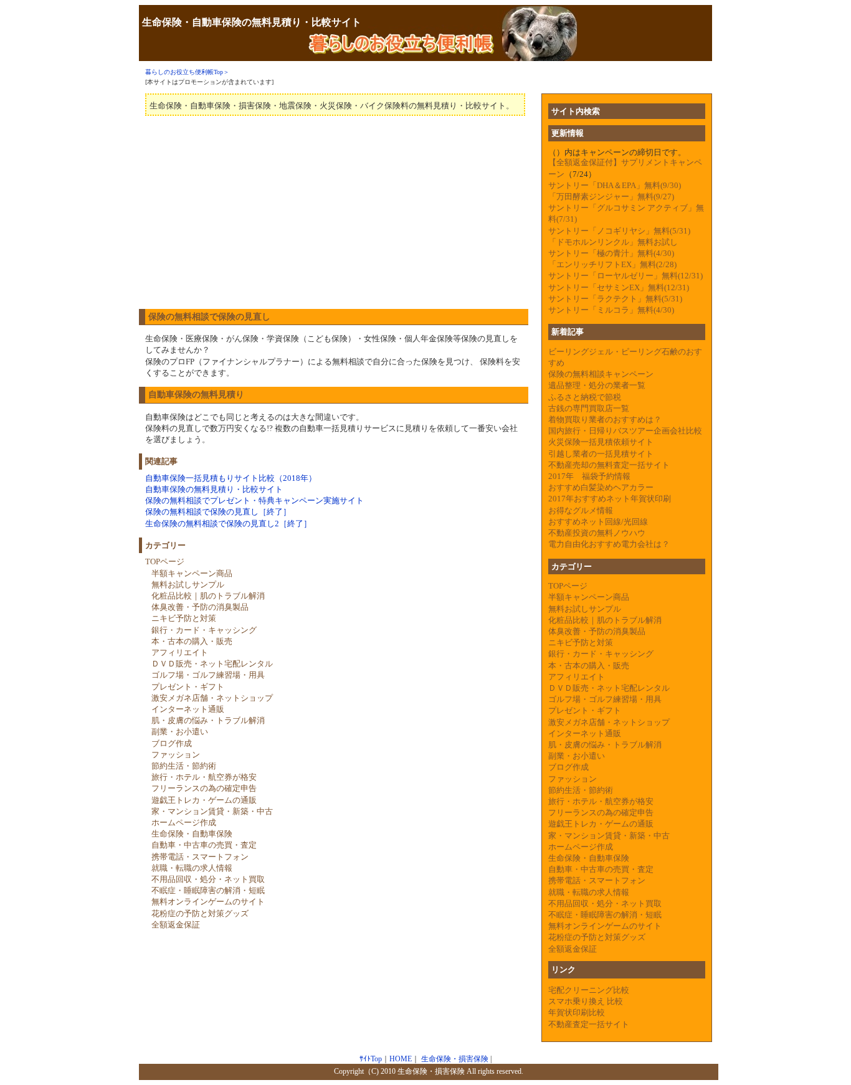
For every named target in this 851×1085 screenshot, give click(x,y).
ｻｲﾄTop (370, 1059)
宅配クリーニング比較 (588, 990)
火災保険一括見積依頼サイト (601, 442)
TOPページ (164, 561)
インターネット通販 (187, 709)
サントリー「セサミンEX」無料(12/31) (618, 287)
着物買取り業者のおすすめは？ (605, 419)
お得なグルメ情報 (580, 510)
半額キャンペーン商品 (191, 573)
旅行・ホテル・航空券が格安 (204, 777)
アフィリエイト (179, 652)
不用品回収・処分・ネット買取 (208, 879)
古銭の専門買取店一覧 (588, 408)
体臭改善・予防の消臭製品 (200, 607)
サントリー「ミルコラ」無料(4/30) (611, 310)
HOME (400, 1059)
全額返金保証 (175, 924)
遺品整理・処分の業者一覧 (596, 385)
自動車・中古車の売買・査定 (204, 845)
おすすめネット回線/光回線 (598, 521)
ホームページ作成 (183, 822)
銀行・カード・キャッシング (204, 630)
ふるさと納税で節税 (584, 397)
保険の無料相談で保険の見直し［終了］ (218, 511)
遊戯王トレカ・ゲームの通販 (204, 800)
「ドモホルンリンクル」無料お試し (613, 242)
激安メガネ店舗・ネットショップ (212, 698)
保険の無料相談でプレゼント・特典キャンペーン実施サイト (254, 500)
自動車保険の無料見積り (196, 394)
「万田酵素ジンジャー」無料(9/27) (611, 196)
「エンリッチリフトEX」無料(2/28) (612, 264)
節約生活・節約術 (183, 765)
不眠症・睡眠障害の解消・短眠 (208, 890)
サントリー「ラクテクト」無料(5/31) (615, 298)
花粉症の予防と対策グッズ (200, 913)
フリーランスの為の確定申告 (204, 788)
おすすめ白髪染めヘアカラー (601, 487)
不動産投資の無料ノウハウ (596, 533)
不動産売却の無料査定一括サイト (609, 465)
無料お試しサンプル (187, 584)
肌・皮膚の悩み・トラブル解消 (208, 720)
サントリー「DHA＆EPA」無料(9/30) (614, 185)
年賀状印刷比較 (576, 1012)
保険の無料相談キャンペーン (601, 374)
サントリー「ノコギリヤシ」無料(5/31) (619, 230)
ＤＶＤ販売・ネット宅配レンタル (212, 663)
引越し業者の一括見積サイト (601, 453)
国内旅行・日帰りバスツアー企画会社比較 (625, 430)
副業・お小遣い (179, 731)
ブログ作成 (171, 743)
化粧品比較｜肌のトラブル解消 (208, 595)
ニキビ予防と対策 (183, 618)
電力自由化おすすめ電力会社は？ (609, 544)
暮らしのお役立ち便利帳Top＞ (187, 72)
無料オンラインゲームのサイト (208, 901)
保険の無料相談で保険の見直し (209, 316)
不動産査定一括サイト (588, 1024)
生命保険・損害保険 (454, 1059)
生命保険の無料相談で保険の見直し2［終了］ (228, 523)
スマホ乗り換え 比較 (585, 1001)
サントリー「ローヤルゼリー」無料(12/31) (625, 275)
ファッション (175, 754)
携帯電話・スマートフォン (200, 856)
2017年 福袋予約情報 (589, 476)
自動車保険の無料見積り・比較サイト (214, 489)
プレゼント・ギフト (187, 686)
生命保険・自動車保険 (191, 833)
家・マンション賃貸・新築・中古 (212, 811)
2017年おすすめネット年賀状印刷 (609, 498)
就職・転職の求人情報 (191, 868)
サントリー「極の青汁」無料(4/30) (611, 253)
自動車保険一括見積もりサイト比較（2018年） (230, 478)
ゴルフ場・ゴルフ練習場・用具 (208, 675)
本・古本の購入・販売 (191, 641)
